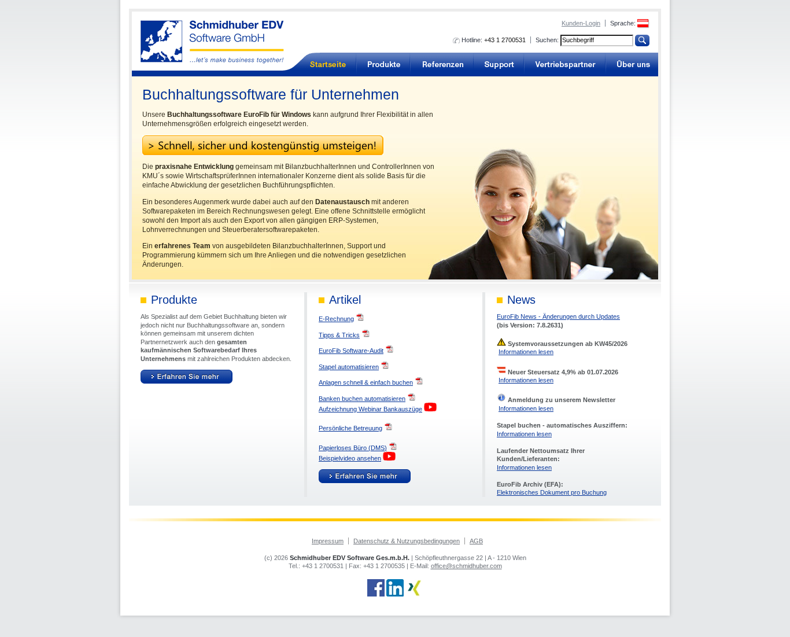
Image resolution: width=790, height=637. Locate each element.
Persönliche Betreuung (350, 428)
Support (499, 64)
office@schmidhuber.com (466, 565)
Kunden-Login (581, 23)
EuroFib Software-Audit (351, 350)
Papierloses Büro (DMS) (353, 447)
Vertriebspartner (565, 64)
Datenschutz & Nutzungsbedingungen (406, 540)
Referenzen (442, 64)
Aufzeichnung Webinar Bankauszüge (370, 409)
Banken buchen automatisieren (362, 398)
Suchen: (547, 39)
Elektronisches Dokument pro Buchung (552, 492)
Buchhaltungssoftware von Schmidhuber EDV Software (212, 42)
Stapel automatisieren (349, 366)
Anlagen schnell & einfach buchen (366, 382)
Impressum (328, 540)
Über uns (632, 64)
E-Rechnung (336, 318)
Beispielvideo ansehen (350, 458)
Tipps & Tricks (339, 335)
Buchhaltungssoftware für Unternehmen (328, 64)
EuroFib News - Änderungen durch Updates (558, 316)
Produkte (383, 64)
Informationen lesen (526, 351)
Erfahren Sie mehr (186, 377)
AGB (476, 540)
